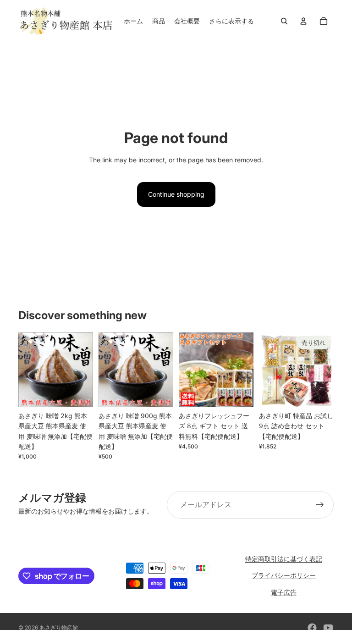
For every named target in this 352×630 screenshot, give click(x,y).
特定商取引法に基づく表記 (283, 559)
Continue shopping (176, 194)
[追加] (79, 393)
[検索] (284, 21)
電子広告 (284, 592)
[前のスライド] (189, 369)
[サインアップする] (320, 504)
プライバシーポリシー (284, 575)
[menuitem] (231, 21)
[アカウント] (303, 21)
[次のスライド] (243, 369)
